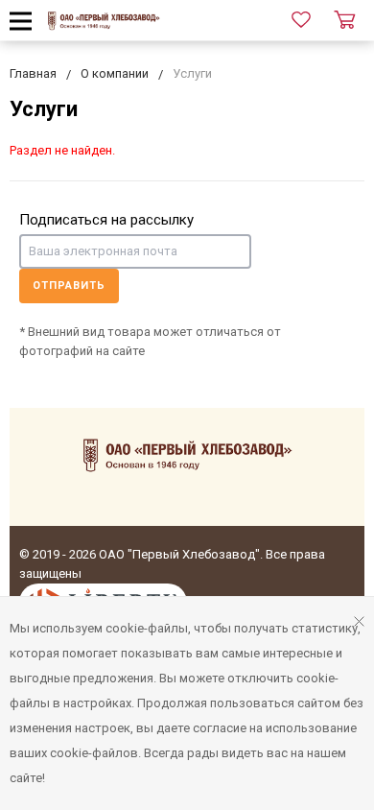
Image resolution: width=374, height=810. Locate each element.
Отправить (69, 285)
